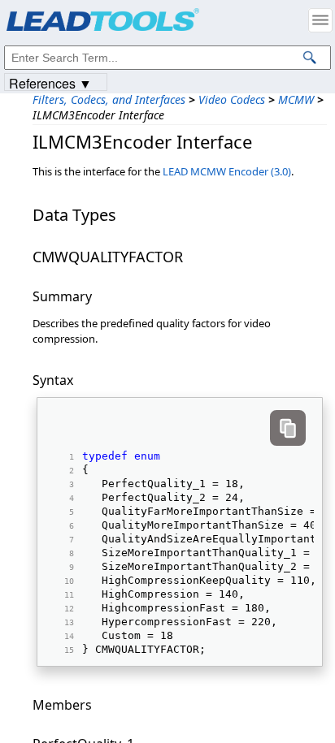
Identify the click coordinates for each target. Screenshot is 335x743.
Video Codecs (231, 99)
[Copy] (288, 428)
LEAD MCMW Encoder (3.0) (227, 171)
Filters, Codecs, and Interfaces (109, 99)
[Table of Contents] (320, 20)
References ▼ (50, 82)
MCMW (296, 99)
